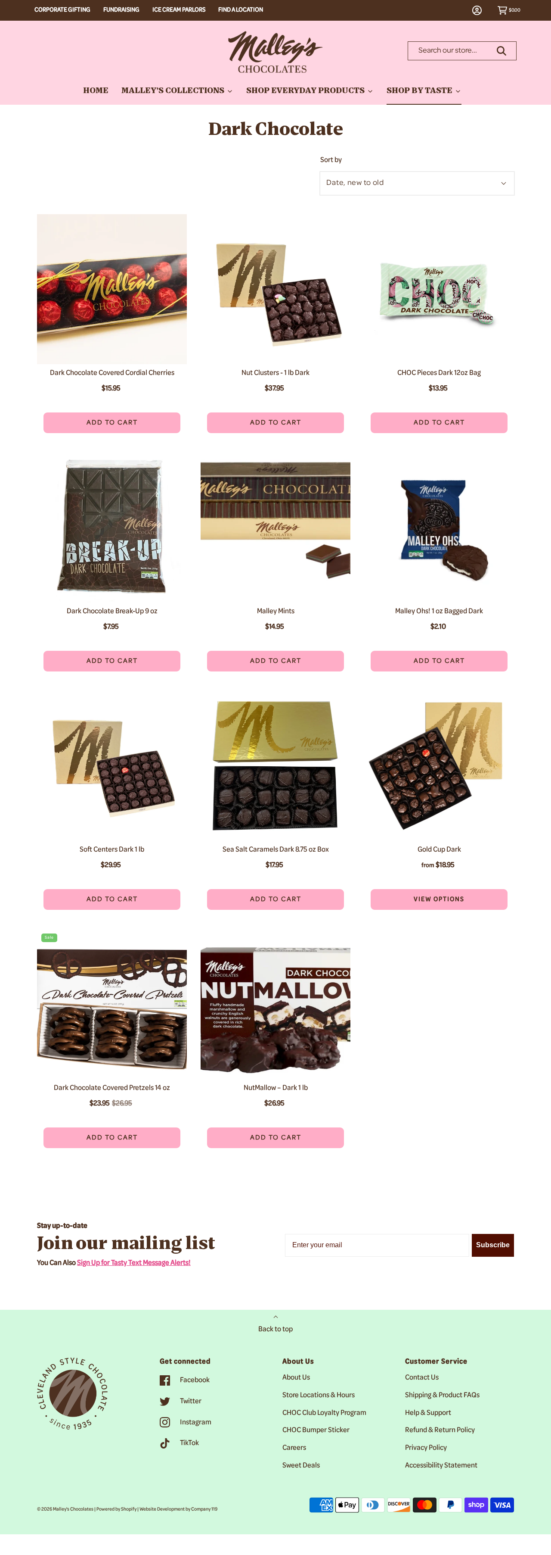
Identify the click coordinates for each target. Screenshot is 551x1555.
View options (417, 899)
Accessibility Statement (441, 1466)
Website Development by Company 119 (178, 1509)
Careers (294, 1448)
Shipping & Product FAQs (442, 1395)
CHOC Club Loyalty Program (324, 1413)
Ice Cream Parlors (178, 10)
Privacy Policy (426, 1448)
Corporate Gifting (62, 10)
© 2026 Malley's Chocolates (65, 1509)
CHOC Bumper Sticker (316, 1430)
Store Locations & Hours (318, 1395)
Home (95, 91)
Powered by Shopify (116, 1509)
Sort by (331, 160)
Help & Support (428, 1413)
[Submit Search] (501, 50)
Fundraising (121, 10)
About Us (296, 1378)
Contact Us (422, 1378)
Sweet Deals (301, 1466)
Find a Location (240, 10)
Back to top (275, 1329)
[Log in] (481, 10)
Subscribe (493, 1245)
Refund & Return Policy (440, 1430)
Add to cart (112, 422)
